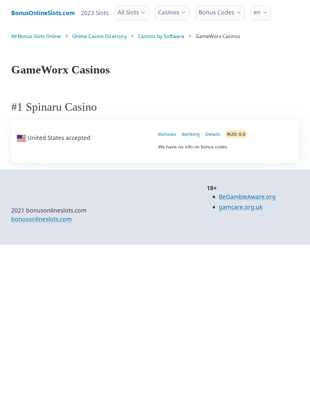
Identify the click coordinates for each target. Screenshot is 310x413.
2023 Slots (95, 13)
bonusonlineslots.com (41, 219)
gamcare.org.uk (240, 207)
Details (212, 134)
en (257, 12)
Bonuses (167, 134)
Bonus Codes (216, 12)
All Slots (128, 12)
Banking (191, 134)
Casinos (168, 12)
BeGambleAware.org (247, 197)
